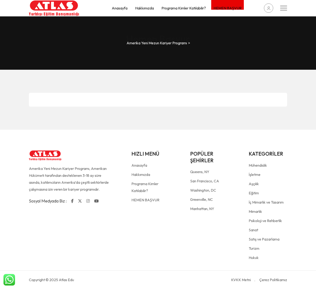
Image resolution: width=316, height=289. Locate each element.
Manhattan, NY (202, 208)
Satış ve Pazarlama (264, 239)
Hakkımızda (144, 8)
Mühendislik (258, 165)
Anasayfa (119, 8)
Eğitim (254, 193)
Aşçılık (254, 183)
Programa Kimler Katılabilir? (183, 8)
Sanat (253, 230)
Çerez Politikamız (273, 279)
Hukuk (254, 257)
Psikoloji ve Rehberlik (265, 220)
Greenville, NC (201, 199)
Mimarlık (255, 211)
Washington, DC (203, 190)
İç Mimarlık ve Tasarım (266, 202)
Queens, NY (199, 171)
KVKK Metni (241, 279)
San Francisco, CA (204, 181)
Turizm (254, 248)
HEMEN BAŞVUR (228, 8)
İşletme (254, 174)
